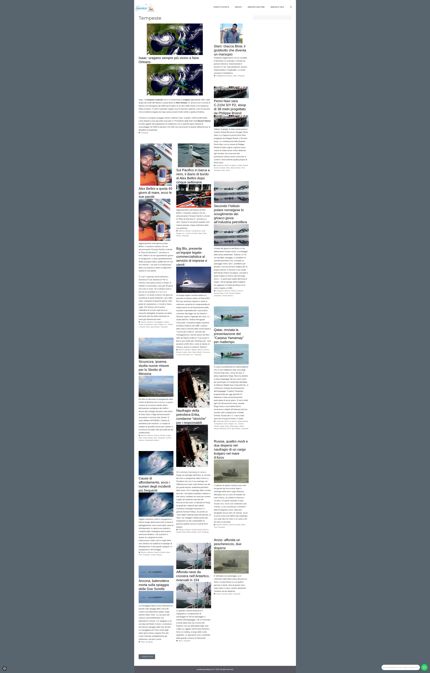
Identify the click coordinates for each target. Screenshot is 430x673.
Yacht (228, 170)
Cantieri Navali (242, 165)
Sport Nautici (155, 327)
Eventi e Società (221, 7)
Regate (238, 7)
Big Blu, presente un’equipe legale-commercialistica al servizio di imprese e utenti (191, 256)
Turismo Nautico (227, 295)
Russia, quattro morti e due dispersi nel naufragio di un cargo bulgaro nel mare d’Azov (231, 449)
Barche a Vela (277, 7)
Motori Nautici (236, 168)
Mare (228, 168)
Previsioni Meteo (235, 293)
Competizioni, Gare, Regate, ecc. (155, 324)
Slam (235, 76)
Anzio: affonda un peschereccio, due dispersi (227, 544)
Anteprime (220, 165)
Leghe (184, 352)
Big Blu (194, 350)
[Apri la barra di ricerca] (291, 7)
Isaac (141, 100)
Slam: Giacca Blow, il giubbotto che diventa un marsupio (230, 50)
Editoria (200, 350)
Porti (243, 168)
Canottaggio (158, 322)
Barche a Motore (256, 7)
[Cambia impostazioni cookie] (4, 668)
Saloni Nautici (197, 352)
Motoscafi (223, 428)
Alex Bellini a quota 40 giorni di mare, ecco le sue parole (155, 192)
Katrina (142, 106)
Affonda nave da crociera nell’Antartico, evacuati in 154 (193, 576)
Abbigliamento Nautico (224, 76)
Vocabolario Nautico (152, 440)
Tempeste (144, 133)
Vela (223, 170)
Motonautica (234, 426)
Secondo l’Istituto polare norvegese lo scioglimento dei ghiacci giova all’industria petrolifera (230, 214)
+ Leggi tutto (147, 657)
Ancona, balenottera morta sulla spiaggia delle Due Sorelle (154, 585)
